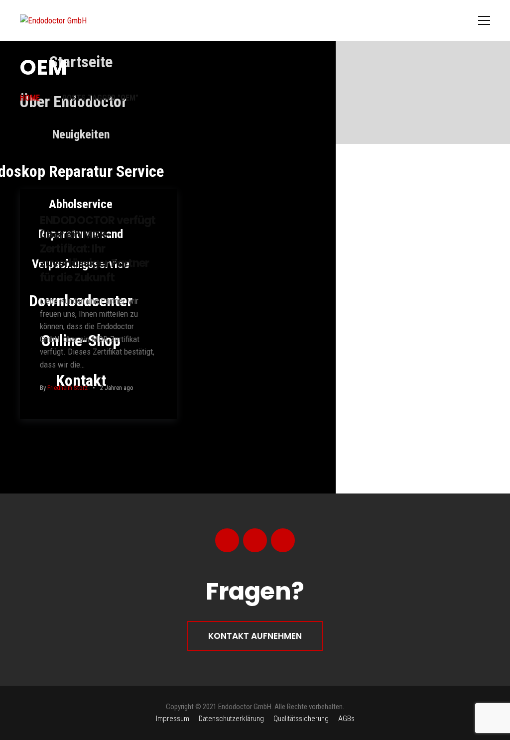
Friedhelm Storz (67, 387)
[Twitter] (255, 540)
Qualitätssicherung (301, 718)
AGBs (346, 718)
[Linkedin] (283, 540)
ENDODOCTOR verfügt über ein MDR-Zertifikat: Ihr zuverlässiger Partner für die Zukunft (97, 249)
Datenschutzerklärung (231, 718)
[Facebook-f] (227, 540)
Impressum (172, 718)
